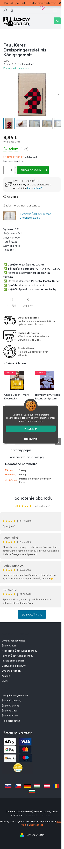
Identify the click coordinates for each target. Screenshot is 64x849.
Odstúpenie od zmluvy (14, 665)
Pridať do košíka (31, 170)
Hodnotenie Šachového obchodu (19, 650)
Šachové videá (10, 710)
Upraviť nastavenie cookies (38, 815)
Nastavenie (31, 438)
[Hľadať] (5, 10)
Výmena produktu (11, 670)
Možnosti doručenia (13, 161)
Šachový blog (9, 645)
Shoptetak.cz (36, 824)
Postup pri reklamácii (13, 660)
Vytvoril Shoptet (35, 835)
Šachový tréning (10, 705)
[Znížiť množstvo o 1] (15, 172)
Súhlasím (32, 428)
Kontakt (6, 676)
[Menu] (55, 10)
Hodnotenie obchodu (32, 498)
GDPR (5, 681)
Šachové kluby (10, 715)
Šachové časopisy (11, 700)
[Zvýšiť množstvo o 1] (15, 168)
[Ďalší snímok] (58, 94)
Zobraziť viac (32, 615)
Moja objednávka (11, 720)
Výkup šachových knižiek (15, 695)
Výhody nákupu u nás (13, 640)
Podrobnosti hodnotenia (16, 68)
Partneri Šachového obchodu (17, 655)
